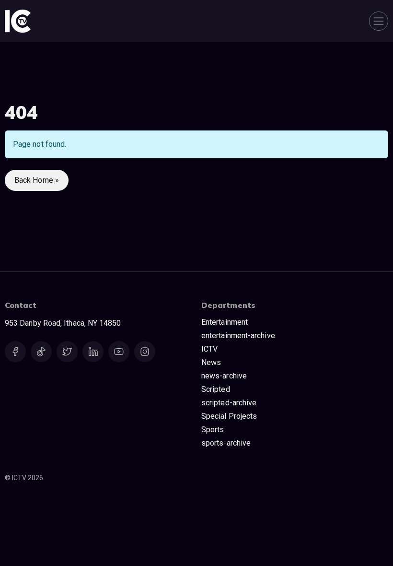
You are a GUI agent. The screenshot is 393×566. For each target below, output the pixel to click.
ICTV (209, 349)
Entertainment (224, 322)
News (211, 362)
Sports (212, 429)
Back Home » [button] (36, 180)
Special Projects (229, 416)
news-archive (224, 375)
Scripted (215, 389)
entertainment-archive (238, 335)
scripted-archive (228, 402)
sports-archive (226, 443)
